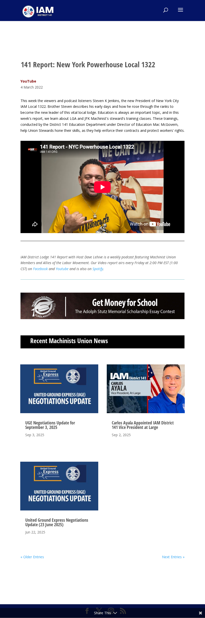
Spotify (97, 268)
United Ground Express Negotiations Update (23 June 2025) (56, 522)
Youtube (63, 268)
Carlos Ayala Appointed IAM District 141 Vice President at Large (143, 425)
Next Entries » (173, 556)
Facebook (40, 268)
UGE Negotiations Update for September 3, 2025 (50, 425)
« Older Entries (32, 556)
